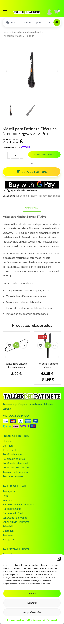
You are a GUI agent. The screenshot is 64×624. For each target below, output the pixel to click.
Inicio (6, 32)
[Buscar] (56, 22)
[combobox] (28, 22)
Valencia (7, 499)
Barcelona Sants (12, 508)
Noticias (8, 441)
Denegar (32, 602)
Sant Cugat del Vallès (15, 517)
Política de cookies (15, 620)
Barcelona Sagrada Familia (18, 504)
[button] (59, 558)
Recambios (54, 195)
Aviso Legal (52, 620)
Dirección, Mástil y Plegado (18, 35)
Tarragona (9, 491)
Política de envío (12, 454)
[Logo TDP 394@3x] (32, 396)
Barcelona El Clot (13, 513)
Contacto (8, 445)
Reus (5, 495)
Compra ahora (34, 172)
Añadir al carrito (46, 154)
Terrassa (8, 535)
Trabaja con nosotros (15, 476)
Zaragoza (8, 539)
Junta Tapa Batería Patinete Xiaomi (16, 365)
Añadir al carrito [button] (16, 345)
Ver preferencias (32, 612)
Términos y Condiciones (16, 471)
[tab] (32, 208)
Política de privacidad (35, 620)
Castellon (8, 530)
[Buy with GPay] (32, 185)
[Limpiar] (49, 22)
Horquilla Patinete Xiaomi (47, 365)
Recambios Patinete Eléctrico (28, 32)
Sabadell (8, 526)
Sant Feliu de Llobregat (16, 521)
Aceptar (32, 593)
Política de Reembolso (16, 467)
